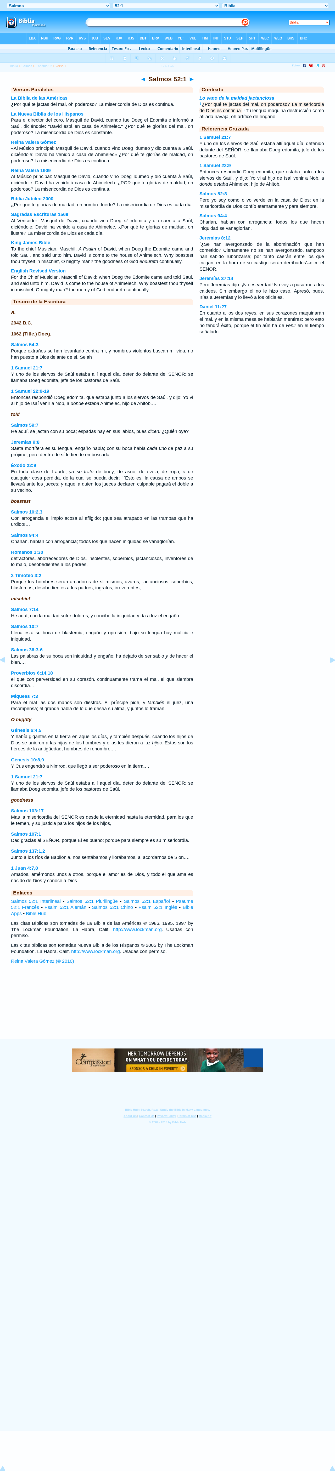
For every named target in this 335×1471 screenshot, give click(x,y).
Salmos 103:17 (27, 810)
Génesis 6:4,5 (26, 730)
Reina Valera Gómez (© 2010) (42, 961)
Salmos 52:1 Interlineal (36, 901)
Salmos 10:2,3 (26, 512)
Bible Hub (36, 913)
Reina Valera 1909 (31, 170)
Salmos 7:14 (24, 609)
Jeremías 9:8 (25, 442)
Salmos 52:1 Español (147, 901)
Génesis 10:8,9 (27, 759)
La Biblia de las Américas (39, 98)
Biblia (14, 66)
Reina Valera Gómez (33, 142)
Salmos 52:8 (213, 193)
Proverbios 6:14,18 (32, 673)
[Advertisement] (167, 1006)
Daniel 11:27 (213, 306)
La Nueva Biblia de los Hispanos (47, 114)
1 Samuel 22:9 (215, 165)
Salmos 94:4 (24, 535)
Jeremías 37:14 (216, 278)
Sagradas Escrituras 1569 (39, 214)
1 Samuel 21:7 (26, 367)
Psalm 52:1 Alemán (65, 907)
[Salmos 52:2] (328, 671)
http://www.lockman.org (137, 929)
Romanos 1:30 (27, 552)
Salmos (26, 66)
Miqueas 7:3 (24, 696)
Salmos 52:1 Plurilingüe (92, 901)
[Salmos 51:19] (6, 671)
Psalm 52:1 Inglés (157, 907)
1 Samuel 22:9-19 (30, 391)
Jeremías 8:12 (215, 238)
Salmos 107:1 (26, 834)
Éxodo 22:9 (23, 465)
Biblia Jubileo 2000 (32, 198)
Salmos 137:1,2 (28, 851)
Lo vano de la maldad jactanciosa (236, 98)
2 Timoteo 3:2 (26, 575)
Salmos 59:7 (24, 425)
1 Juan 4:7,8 (24, 868)
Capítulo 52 (44, 66)
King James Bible (30, 242)
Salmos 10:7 (24, 626)
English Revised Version (38, 270)
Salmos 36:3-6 (27, 649)
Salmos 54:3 (24, 344)
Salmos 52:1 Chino (112, 907)
